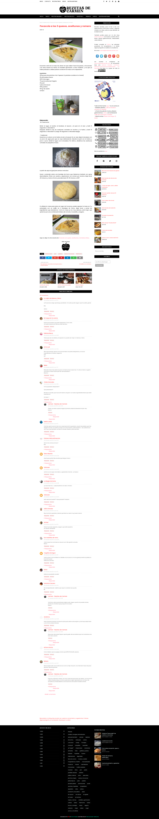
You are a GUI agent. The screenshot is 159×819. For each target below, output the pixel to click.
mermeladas (84, 764)
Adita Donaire (48, 509)
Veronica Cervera (49, 583)
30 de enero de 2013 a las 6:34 (51, 585)
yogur (87, 808)
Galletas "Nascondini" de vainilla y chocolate (109, 734)
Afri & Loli (47, 347)
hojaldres (76, 753)
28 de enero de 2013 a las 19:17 (51, 423)
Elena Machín (48, 454)
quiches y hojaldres (73, 786)
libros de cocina (72, 759)
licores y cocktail (82, 759)
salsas (82, 789)
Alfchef (46, 522)
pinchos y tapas (72, 778)
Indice (41, 1)
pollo (78, 781)
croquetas (77, 745)
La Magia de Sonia (50, 481)
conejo (77, 742)
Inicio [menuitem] (41, 16)
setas (83, 791)
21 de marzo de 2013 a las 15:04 (55, 676)
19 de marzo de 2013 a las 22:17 (51, 663)
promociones (81, 783)
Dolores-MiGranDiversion (52, 438)
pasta (85, 770)
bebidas (88, 737)
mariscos (70, 764)
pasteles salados (72, 772)
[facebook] (104, 1)
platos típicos (71, 781)
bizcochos (70, 740)
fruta (76, 751)
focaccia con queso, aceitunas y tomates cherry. (74, 238)
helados (70, 753)
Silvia (45, 570)
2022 (52, 731)
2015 (52, 751)
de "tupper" (70, 748)
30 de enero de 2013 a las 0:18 (51, 555)
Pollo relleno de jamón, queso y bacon (110, 749)
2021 (52, 734)
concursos (70, 742)
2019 (52, 740)
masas (77, 764)
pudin (88, 783)
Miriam (46, 661)
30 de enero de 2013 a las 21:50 (55, 631)
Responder (46, 311)
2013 (52, 757)
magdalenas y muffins (74, 761)
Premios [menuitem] (88, 16)
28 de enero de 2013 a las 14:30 (51, 335)
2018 (52, 743)
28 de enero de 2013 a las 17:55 (51, 384)
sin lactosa (78, 797)
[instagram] (110, 1)
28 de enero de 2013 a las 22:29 (51, 455)
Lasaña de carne (44, 285)
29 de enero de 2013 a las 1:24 (51, 510)
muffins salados (81, 767)
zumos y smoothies (73, 811)
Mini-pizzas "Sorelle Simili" (109, 223)
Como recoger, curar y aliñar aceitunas (110, 186)
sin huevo (70, 797)
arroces (81, 737)
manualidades (86, 761)
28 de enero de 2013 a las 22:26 (55, 406)
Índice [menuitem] (47, 16)
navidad (70, 770)
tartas (75, 802)
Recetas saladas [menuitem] (56, 16)
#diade (70, 731)
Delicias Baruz (48, 333)
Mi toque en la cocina (51, 318)
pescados (85, 775)
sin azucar (70, 794)
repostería (70, 789)
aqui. (107, 106)
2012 (52, 760)
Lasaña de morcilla (107, 741)
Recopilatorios (56, 1)
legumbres (79, 756)
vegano (87, 805)
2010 (52, 766)
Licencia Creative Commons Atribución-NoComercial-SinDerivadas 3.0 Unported (106, 66)
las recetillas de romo (51, 538)
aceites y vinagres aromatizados (76, 734)
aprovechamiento (72, 737)
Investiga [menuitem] (80, 16)
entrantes (70, 751)
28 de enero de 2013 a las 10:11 (51, 300)
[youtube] (116, 1)
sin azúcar (78, 794)
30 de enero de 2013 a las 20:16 (51, 619)
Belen (45, 365)
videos (81, 808)
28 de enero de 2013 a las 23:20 (51, 496)
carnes (85, 740)
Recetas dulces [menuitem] (69, 16)
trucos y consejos (72, 805)
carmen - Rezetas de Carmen (57, 404)
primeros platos (72, 783)
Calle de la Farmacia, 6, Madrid (103, 114)
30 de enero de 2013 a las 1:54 (51, 571)
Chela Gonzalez (49, 382)
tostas (88, 802)
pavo (79, 775)
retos (76, 789)
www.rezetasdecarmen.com (102, 63)
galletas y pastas (84, 751)
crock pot (70, 745)
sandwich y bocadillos (74, 791)
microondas (71, 767)
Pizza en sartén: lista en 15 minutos (109, 193)
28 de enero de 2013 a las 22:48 (51, 483)
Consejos (83, 742)
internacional (48, 254)
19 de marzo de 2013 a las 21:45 (51, 649)
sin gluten (85, 794)
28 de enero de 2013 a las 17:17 (51, 367)
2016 (52, 749)
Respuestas (48, 314)
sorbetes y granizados (84, 800)
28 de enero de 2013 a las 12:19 (51, 320)
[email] (118, 1)
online (105, 113)
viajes (76, 808)
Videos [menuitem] (95, 16)
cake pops (78, 740)
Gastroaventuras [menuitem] (104, 16)
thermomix (46, 22)
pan (55, 254)
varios (80, 805)
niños (76, 770)
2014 (52, 754)
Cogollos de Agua (49, 553)
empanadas (79, 748)
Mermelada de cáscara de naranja (109, 179)
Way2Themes (74, 816)
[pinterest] (113, 1)
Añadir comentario (50, 694)
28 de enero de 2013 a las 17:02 (51, 349)
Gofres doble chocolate (64, 285)
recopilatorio (83, 786)
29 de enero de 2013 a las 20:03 (51, 539)
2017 (52, 746)
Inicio (41, 22)
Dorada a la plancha (107, 215)
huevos (83, 753)
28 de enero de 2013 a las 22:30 (51, 469)
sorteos (70, 802)
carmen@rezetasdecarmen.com (109, 50)
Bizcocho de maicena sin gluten (110, 170)
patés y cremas (72, 775)
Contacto (48, 1)
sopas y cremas (72, 800)
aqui (106, 151)
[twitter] (107, 1)
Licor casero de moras (108, 200)
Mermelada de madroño (108, 208)
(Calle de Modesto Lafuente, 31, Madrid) (105, 108)
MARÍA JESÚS (48, 422)
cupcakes (85, 745)
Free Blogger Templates (92, 816)
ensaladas (87, 748)
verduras (70, 808)
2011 (52, 763)
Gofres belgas (79, 285)
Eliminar (52, 311)
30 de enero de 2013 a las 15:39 (55, 598)
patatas (60, 254)
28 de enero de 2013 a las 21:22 (51, 440)
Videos (64, 1)
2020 (52, 737)
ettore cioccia (48, 647)
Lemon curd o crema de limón (110, 237)
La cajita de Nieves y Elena (52, 298)
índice (108, 44)
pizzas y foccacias (69, 254)
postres (84, 781)
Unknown (47, 467)
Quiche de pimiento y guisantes (110, 763)
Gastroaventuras (72, 1)
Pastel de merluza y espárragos (107, 756)
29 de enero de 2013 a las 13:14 (51, 524)
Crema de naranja (107, 230)
